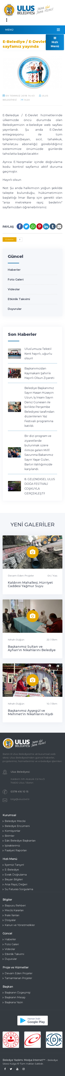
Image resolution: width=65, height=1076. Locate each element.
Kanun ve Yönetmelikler (20, 925)
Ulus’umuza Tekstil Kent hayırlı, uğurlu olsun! (38, 353)
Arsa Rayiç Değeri (16, 884)
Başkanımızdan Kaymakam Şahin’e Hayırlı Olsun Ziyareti (39, 373)
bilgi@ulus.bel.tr (20, 799)
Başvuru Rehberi (15, 905)
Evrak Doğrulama (16, 874)
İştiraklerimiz (12, 845)
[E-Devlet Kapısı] (32, 1040)
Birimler (9, 835)
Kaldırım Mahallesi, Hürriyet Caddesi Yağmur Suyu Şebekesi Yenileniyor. (30, 586)
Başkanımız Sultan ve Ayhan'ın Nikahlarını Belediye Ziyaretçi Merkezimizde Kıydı (32, 650)
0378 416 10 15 (19, 791)
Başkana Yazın (14, 1002)
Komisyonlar (12, 830)
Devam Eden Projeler (21, 575)
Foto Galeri (16, 279)
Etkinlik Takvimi (19, 299)
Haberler (14, 269)
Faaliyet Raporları (16, 850)
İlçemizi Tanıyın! (14, 864)
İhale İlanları (12, 915)
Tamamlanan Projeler (18, 978)
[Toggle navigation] (7, 20)
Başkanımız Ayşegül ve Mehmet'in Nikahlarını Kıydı (30, 712)
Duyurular (15, 309)
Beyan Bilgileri (14, 879)
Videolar (14, 289)
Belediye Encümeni (17, 826)
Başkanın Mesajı (15, 997)
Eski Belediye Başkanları (20, 840)
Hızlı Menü (55, 44)
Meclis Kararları (14, 910)
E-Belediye (12, 869)
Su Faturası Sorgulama (19, 889)
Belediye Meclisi (15, 821)
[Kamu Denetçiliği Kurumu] (54, 1040)
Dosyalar (10, 920)
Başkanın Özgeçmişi (17, 992)
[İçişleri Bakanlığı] (11, 1040)
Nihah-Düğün (16, 639)
